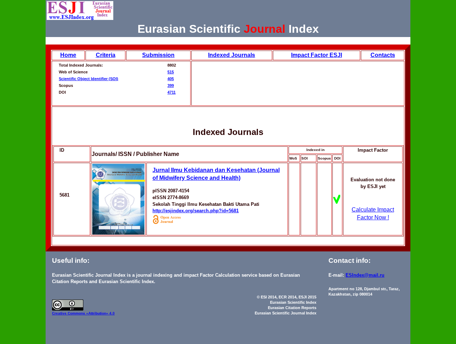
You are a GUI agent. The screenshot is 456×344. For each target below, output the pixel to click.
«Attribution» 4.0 (100, 313)
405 (170, 79)
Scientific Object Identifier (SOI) (88, 79)
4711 (171, 92)
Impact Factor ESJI (316, 55)
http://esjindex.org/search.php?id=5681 (195, 210)
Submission (158, 55)
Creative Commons (69, 313)
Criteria (105, 55)
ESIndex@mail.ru (365, 275)
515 (170, 72)
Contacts (382, 55)
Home (68, 55)
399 (170, 85)
